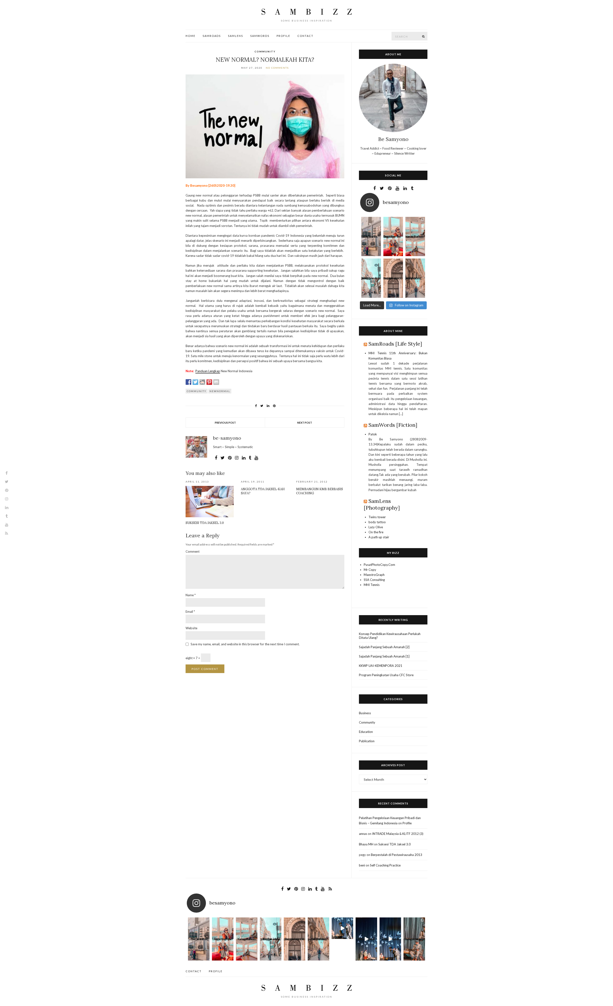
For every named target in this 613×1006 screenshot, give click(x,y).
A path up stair (379, 537)
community (196, 391)
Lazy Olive (376, 527)
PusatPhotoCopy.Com (379, 565)
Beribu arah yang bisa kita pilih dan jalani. (370, 279)
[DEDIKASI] (414, 928)
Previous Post (225, 422)
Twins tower (377, 517)
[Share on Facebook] (188, 382)
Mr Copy (370, 570)
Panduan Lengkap (207, 371)
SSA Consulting (374, 580)
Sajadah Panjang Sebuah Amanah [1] (384, 656)
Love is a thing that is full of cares (369, 237)
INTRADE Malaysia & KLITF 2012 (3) (397, 834)
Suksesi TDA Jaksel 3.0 (205, 523)
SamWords (259, 35)
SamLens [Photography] (382, 504)
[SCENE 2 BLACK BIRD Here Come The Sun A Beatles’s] (342, 928)
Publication (367, 741)
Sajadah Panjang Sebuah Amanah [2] (384, 647)
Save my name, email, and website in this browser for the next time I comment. (245, 644)
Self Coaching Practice (385, 865)
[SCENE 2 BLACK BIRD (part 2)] (366, 928)
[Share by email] (216, 382)
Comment (192, 551)
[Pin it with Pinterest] (209, 382)
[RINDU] (415, 268)
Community (265, 51)
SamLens (235, 35)
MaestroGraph (374, 575)
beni (362, 865)
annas (363, 834)
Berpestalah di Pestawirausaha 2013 (396, 855)
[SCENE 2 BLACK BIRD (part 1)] (390, 928)
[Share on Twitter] (195, 382)
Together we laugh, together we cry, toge (392, 237)
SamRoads (212, 35)
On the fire (376, 532)
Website (191, 628)
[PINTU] (393, 268)
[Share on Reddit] (202, 382)
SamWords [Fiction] (393, 425)
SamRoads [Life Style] (395, 343)
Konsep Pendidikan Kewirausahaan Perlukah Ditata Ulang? (389, 636)
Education (366, 732)
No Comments (277, 67)
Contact (305, 35)
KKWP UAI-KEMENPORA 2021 (380, 666)
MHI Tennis (372, 585)
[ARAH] (371, 268)
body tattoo (377, 522)
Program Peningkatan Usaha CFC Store (386, 675)
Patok (373, 434)
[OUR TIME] (393, 226)
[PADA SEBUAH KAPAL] (415, 226)
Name (191, 595)
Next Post (304, 422)
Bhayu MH (366, 844)
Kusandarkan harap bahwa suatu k (414, 237)
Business (365, 713)
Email (190, 611)
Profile (283, 35)
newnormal (220, 391)
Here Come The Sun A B (366, 940)
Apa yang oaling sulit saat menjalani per (414, 940)
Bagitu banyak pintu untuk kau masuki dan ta (393, 279)
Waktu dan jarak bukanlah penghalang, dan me (413, 279)
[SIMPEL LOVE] (371, 226)
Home (190, 35)
